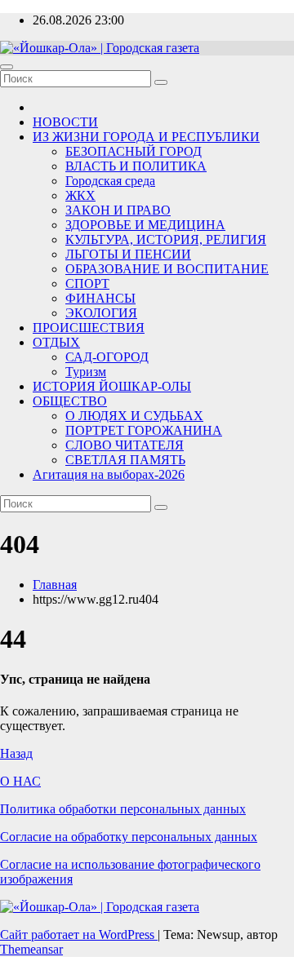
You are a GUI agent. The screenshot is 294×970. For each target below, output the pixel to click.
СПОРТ (87, 283)
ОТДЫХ (56, 342)
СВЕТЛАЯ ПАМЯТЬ (125, 460)
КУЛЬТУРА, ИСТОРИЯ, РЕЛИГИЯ (165, 239)
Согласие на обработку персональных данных (128, 837)
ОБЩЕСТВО (70, 401)
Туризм (85, 372)
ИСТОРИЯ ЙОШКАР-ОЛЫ (112, 386)
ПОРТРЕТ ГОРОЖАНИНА (143, 430)
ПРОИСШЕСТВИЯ (89, 327)
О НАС (20, 781)
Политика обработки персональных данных (123, 809)
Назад (16, 753)
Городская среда (110, 181)
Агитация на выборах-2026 (109, 474)
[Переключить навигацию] (6, 66)
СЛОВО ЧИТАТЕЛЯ (124, 445)
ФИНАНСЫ (100, 298)
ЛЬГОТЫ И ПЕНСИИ (128, 254)
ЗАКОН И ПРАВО (118, 210)
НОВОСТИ (65, 122)
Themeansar (31, 949)
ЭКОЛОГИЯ (101, 313)
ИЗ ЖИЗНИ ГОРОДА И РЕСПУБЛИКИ (146, 137)
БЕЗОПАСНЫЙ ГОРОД (133, 151)
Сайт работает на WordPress (79, 934)
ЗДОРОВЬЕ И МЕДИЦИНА (145, 225)
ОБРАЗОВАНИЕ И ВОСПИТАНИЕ (167, 269)
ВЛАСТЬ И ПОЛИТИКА (136, 166)
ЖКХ (80, 195)
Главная (55, 584)
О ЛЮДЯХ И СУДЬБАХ (134, 416)
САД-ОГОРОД (107, 357)
